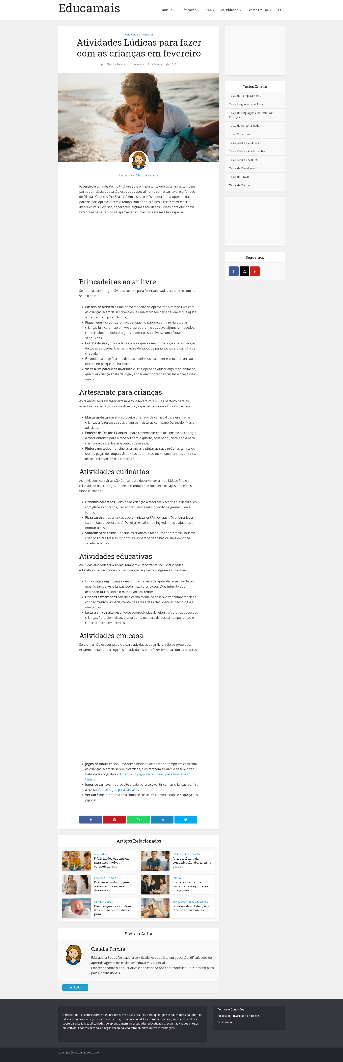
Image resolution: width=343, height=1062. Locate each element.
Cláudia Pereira (116, 64)
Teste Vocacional (240, 134)
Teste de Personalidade (244, 125)
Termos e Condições (230, 1009)
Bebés (109, 901)
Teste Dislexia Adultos (243, 160)
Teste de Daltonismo (242, 185)
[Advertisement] (139, 245)
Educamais (89, 7)
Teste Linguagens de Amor (246, 104)
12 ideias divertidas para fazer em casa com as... (190, 908)
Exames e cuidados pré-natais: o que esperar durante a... (111, 886)
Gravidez (99, 878)
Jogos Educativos (198, 901)
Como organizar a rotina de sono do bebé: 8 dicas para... (112, 910)
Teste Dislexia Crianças (244, 143)
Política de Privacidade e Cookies (238, 1016)
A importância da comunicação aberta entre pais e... (191, 862)
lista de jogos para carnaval (117, 789)
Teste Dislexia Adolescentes (247, 151)
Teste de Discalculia (242, 168)
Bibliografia (224, 1022)
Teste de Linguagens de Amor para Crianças (251, 115)
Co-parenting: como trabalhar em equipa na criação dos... (190, 886)
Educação (188, 10)
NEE (208, 10)
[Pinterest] (255, 271)
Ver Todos (75, 987)
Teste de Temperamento (245, 96)
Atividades (229, 10)
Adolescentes (180, 854)
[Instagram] (244, 271)
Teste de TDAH (239, 177)
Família (166, 10)
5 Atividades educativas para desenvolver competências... (111, 862)
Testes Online (258, 10)
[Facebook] (234, 271)
